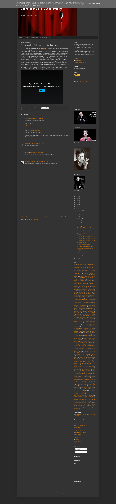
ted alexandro (77, 398)
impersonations (77, 338)
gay (80, 324)
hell (81, 334)
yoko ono (89, 407)
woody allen (91, 405)
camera (81, 296)
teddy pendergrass (86, 398)
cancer (90, 296)
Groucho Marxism (79, 423)
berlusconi (85, 289)
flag (83, 321)
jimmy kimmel (91, 345)
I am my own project (80, 425)
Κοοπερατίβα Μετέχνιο (80, 432)
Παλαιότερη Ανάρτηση (64, 217)
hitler (81, 335)
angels (82, 286)
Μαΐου (78, 224)
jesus (87, 342)
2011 (77, 258)
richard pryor (80, 384)
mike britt (81, 360)
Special (27, 37)
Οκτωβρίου (79, 214)
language (78, 352)
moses (75, 363)
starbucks (88, 393)
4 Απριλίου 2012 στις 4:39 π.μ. (38, 143)
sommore (89, 392)
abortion (75, 280)
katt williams (88, 349)
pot (84, 376)
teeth (93, 398)
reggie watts (81, 379)
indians (84, 338)
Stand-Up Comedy (41, 8)
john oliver (76, 348)
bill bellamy (86, 290)
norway (87, 367)
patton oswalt (85, 373)
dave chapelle (81, 306)
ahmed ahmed (82, 282)
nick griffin (92, 366)
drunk (78, 314)
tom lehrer (77, 402)
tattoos (85, 396)
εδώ (44, 48)
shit (90, 390)
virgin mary (85, 404)
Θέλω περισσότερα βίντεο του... (82, 81)
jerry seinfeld (81, 342)
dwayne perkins (77, 315)
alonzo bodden (88, 284)
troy (88, 402)
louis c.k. (93, 354)
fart (80, 319)
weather (79, 405)
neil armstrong (88, 364)
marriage (76, 358)
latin (89, 352)
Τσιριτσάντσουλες (79, 443)
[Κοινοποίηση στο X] (45, 108)
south (94, 392)
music (89, 363)
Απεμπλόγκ (78, 430)
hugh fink (92, 335)
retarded (76, 382)
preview (88, 376)
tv (91, 402)
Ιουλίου (79, 220)
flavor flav (87, 321)
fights (80, 321)
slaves (94, 390)
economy (76, 317)
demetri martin (85, 309)
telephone (76, 399)
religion (76, 381)
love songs (83, 355)
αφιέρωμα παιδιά (89, 267)
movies (81, 363)
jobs (75, 346)
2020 (77, 198)
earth (92, 315)
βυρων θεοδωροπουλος (79, 268)
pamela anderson (88, 372)
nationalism (76, 365)
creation (90, 302)
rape (93, 377)
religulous (86, 381)
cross (77, 303)
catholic (81, 298)
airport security (77, 283)
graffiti (93, 328)
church (81, 300)
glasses (77, 328)
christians (92, 299)
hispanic (93, 334)
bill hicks (88, 292)
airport (92, 282)
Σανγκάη (77, 439)
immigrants (90, 337)
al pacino (85, 283)
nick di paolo (85, 366)
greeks (75, 329)
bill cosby (81, 292)
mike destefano (88, 360)
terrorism (93, 399)
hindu (84, 334)
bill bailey (79, 290)
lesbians (93, 352)
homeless (35, 109)
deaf (75, 308)
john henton (84, 346)
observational (77, 369)
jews (91, 342)
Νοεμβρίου (79, 212)
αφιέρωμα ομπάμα (78, 267)
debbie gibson (78, 309)
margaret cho (82, 357)
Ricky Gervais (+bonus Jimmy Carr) (85, 246)
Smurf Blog (78, 427)
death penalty (92, 308)
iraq (84, 339)
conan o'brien (77, 302)
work (75, 407)
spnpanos (78, 60)
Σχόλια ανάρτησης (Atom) (32, 219)
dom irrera (80, 311)
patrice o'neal (78, 373)
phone (83, 375)
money (81, 361)
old (82, 369)
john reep (82, 348)
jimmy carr (77, 345)
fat (87, 319)
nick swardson (77, 367)
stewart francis (81, 395)
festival (75, 321)
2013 (77, 206)
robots (89, 385)
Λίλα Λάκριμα (78, 434)
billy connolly (82, 293)
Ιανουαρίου (79, 256)
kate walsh (82, 349)
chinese (93, 298)
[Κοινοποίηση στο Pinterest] (48, 108)
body (80, 295)
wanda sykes (91, 404)
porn (80, 376)
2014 (77, 204)
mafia (89, 355)
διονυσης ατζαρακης (85, 271)
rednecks (76, 379)
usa (94, 402)
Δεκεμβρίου (79, 210)
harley (84, 332)
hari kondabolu (77, 332)
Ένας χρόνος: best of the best (83, 244)
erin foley (92, 318)
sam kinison (76, 388)
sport (83, 393)
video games (79, 404)
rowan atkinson (84, 387)
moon (93, 361)
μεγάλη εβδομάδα (85, 276)
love (78, 355)
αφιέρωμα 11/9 (89, 266)
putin (79, 377)
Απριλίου (79, 226)
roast (77, 385)
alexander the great (78, 284)
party (94, 372)
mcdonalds (83, 358)
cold (86, 300)
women (84, 405)
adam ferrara (82, 280)
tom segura (83, 402)
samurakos (27, 143)
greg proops (87, 331)
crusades (81, 303)
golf (31, 109)
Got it (98, 3)
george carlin (27, 109)
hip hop (88, 334)
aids (88, 282)
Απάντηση (27, 125)
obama (92, 367)
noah (83, 367)
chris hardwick (78, 299)
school (87, 388)
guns (93, 331)
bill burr (91, 290)
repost (92, 381)
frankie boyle (91, 322)
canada (85, 296)
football (85, 322)
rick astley (86, 384)
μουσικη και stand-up (87, 277)
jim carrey (80, 344)
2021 (77, 196)
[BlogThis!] (43, 108)
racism (87, 377)
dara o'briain (89, 305)
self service (93, 388)
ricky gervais (92, 384)
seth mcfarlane (79, 390)
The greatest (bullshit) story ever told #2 (86, 238)
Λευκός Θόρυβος (79, 436)
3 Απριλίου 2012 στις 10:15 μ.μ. (36, 130)
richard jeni (92, 383)
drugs (93, 312)
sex (84, 390)
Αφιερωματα (34, 37)
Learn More (91, 3)
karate (77, 349)
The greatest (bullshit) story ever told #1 (86, 240)
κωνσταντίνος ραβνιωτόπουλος (81, 274)
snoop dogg (83, 392)
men (88, 358)
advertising (89, 280)
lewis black (78, 354)
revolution (86, 382)
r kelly (83, 377)
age (76, 282)
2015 (77, 202)
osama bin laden (86, 370)
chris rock (85, 299)
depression (92, 309)
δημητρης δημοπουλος (82, 270)
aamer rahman (91, 279)
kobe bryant (86, 351)
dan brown (87, 303)
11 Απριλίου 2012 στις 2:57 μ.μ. (42, 161)
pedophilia (92, 373)
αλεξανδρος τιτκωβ (82, 264)
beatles (79, 289)
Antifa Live (77, 422)
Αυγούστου (79, 218)
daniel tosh (82, 305)
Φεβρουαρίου (80, 254)
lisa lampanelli (86, 354)
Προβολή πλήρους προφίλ (80, 62)
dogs (75, 311)
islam (88, 339)
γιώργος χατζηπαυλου (90, 268)
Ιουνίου (79, 222)
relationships (89, 379)
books (92, 295)
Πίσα (76, 437)
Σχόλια (77, 452)
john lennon (91, 346)
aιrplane (84, 279)
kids (80, 351)
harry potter (89, 332)
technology (91, 396)
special (77, 393)
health (94, 332)
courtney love (84, 302)
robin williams (83, 385)
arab (80, 287)
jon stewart (88, 348)
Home (21, 37)
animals (87, 286)
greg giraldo (77, 331)
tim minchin (87, 401)
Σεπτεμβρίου (80, 216)
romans (93, 385)
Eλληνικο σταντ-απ (45, 37)
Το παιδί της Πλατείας (30, 161)
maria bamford (91, 357)
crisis (94, 302)
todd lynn (93, 401)
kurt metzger (92, 351)
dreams (84, 312)
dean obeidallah (81, 308)
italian (92, 339)
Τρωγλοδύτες (78, 441)
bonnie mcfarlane (86, 295)
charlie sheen (88, 298)
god (81, 328)
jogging (79, 346)
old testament (87, 369)
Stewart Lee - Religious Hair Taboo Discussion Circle (85, 228)
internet (80, 339)
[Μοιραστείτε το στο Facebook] (46, 108)
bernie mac (91, 289)
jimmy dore (84, 345)
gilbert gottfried (92, 326)
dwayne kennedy (90, 314)
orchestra (78, 370)
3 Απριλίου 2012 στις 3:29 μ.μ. (37, 118)
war (38, 109)
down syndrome (77, 312)
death (87, 308)
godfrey (85, 328)
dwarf (83, 314)
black (89, 293)
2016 (77, 200)
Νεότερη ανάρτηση (25, 217)
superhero (80, 396)
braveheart (76, 296)
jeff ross (89, 341)
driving (88, 312)
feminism (92, 320)
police (92, 375)
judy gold (93, 348)
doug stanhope (88, 311)
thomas (78, 401)
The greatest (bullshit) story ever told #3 (86, 236)
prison (75, 377)
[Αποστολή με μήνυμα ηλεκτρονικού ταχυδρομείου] (42, 108)
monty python (87, 361)
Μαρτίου (79, 252)
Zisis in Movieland (79, 429)
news (80, 366)
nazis (82, 364)
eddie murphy (92, 317)
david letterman (91, 306)
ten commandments (84, 399)
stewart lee (89, 395)
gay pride (86, 324)
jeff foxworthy (83, 341)
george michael (85, 326)
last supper (84, 352)
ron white (77, 387)
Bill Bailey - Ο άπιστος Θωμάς (83, 231)
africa (94, 280)
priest (93, 376)
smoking (77, 392)
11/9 (75, 264)
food (81, 322)
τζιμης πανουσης (77, 279)
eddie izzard (83, 317)
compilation (91, 301)
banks (75, 289)
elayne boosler (79, 318)
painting (81, 372)
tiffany (82, 401)
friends (75, 324)
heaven (77, 334)
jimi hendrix (93, 344)
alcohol (91, 283)
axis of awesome (90, 287)
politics (75, 376)
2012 (77, 208)
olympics (93, 369)
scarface (82, 388)
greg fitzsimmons (90, 329)
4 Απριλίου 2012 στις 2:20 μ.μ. (37, 152)
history (77, 335)
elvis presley (85, 318)
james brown (76, 341)
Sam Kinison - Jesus (81, 242)
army (84, 287)
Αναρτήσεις (78, 449)
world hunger (81, 407)
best (75, 290)
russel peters (91, 387)
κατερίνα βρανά (89, 273)
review (80, 382)
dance (92, 303)
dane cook (76, 305)
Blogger (62, 493)
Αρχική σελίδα (44, 217)
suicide (75, 396)
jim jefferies (86, 344)
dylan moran (86, 315)
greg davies (81, 329)
